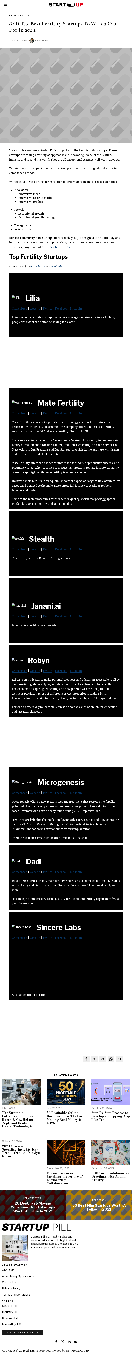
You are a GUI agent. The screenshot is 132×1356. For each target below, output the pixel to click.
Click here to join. (59, 247)
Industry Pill (9, 1312)
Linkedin (76, 308)
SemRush (56, 266)
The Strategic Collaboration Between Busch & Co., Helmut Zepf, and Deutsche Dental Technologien (19, 1119)
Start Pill (43, 40)
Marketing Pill (11, 1324)
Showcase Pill (19, 15)
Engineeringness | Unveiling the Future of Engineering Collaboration (64, 1178)
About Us (8, 1270)
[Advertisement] (66, 364)
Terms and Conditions (16, 1294)
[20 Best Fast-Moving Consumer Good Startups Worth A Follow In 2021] (33, 1205)
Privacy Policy (11, 1288)
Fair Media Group (77, 1350)
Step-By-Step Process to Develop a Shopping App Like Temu (110, 1116)
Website (35, 308)
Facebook (61, 308)
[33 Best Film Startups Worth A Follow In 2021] (99, 1205)
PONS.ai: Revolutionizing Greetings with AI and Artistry (110, 1176)
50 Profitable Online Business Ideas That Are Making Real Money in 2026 (65, 1118)
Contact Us (9, 1282)
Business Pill (10, 1318)
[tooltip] (86, 1059)
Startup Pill (9, 1306)
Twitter (47, 308)
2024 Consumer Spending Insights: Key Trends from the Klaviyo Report (21, 1151)
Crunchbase (38, 266)
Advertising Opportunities (19, 1276)
